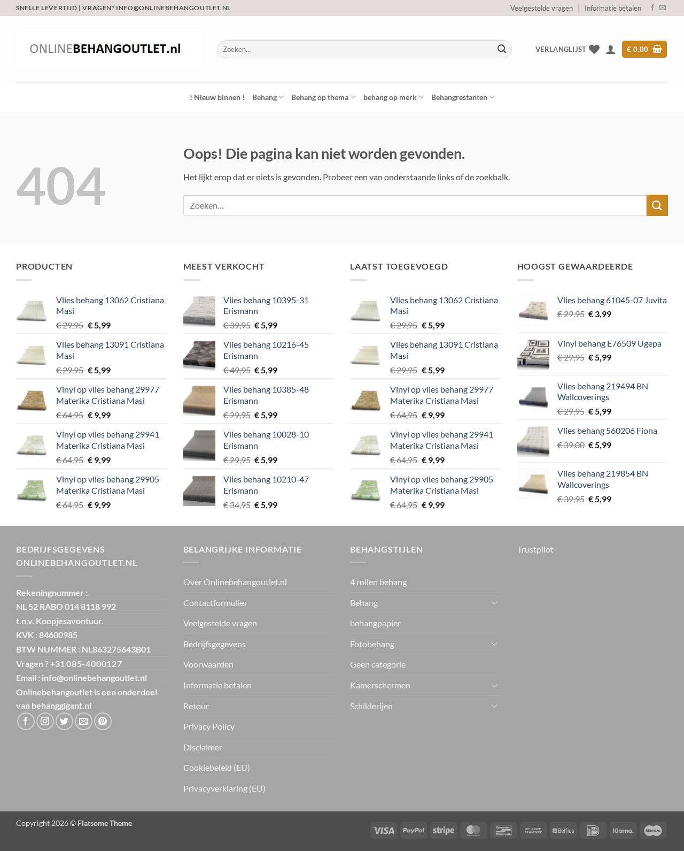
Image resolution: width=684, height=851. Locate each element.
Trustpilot (535, 549)
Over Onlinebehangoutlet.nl (235, 582)
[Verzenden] (502, 49)
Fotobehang (372, 644)
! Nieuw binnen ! (217, 97)
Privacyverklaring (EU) (224, 788)
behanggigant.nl (61, 705)
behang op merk (390, 97)
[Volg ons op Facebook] (652, 8)
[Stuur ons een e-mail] (662, 8)
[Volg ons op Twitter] (64, 721)
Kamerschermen (380, 685)
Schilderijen (371, 706)
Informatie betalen (613, 8)
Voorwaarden (208, 664)
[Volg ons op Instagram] (45, 721)
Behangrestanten (459, 97)
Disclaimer (202, 747)
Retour (196, 706)
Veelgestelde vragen (541, 8)
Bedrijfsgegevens (214, 644)
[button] (610, 49)
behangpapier (375, 623)
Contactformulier (215, 602)
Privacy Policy (209, 726)
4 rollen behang (378, 582)
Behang (264, 97)
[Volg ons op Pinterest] (103, 721)
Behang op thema (319, 97)
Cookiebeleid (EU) (216, 767)
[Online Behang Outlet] (108, 49)
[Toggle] (494, 602)
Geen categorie (378, 664)
